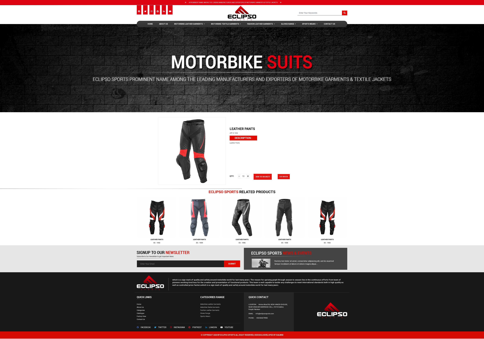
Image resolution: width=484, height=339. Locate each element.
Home (139, 304)
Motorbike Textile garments (210, 307)
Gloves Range (205, 313)
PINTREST (197, 327)
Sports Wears (205, 316)
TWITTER (162, 327)
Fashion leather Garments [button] (260, 24)
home (150, 24)
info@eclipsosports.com (265, 314)
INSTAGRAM (179, 327)
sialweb (279, 335)
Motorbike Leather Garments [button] (188, 24)
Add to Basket (262, 177)
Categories (141, 310)
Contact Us (141, 319)
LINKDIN (213, 327)
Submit (232, 264)
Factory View (141, 316)
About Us (163, 24)
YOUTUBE (229, 327)
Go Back (284, 177)
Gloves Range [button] (287, 24)
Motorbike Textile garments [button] (225, 24)
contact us (329, 24)
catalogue (140, 313)
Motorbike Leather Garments (210, 304)
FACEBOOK (146, 327)
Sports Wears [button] (309, 24)
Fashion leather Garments (209, 310)
